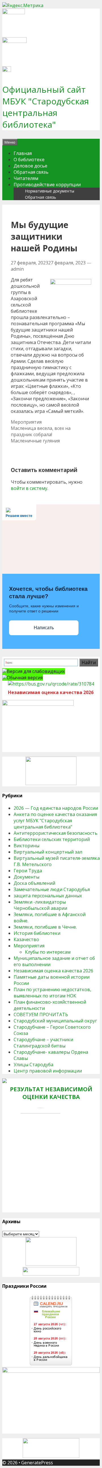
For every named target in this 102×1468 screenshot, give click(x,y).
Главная (23, 153)
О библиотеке (29, 159)
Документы (26, 877)
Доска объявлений (34, 883)
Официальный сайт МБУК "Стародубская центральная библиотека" (45, 107)
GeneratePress (37, 1462)
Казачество (26, 939)
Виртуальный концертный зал (48, 852)
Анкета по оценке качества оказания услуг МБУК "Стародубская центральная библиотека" (55, 820)
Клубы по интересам (48, 952)
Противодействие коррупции (47, 184)
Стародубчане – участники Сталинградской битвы (43, 1042)
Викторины (26, 845)
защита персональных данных (48, 896)
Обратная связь (31, 172)
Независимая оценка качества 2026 (53, 971)
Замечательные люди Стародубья (52, 889)
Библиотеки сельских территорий (52, 839)
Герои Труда (28, 870)
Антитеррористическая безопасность (55, 833)
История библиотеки (37, 933)
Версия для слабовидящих (36, 671)
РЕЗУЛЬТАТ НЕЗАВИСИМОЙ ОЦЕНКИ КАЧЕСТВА (51, 1093)
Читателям (26, 178)
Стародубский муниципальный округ (55, 1021)
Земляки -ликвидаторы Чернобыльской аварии (40, 905)
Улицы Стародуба (33, 1064)
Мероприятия (26, 422)
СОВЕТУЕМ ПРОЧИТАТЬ (41, 1014)
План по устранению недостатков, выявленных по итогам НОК (52, 992)
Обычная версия (25, 677)
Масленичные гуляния (35, 441)
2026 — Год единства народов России (56, 808)
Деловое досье (30, 166)
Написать (44, 627)
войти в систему (29, 488)
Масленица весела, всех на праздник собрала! (41, 431)
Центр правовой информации (48, 1071)
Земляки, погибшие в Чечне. (45, 927)
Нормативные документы (49, 191)
